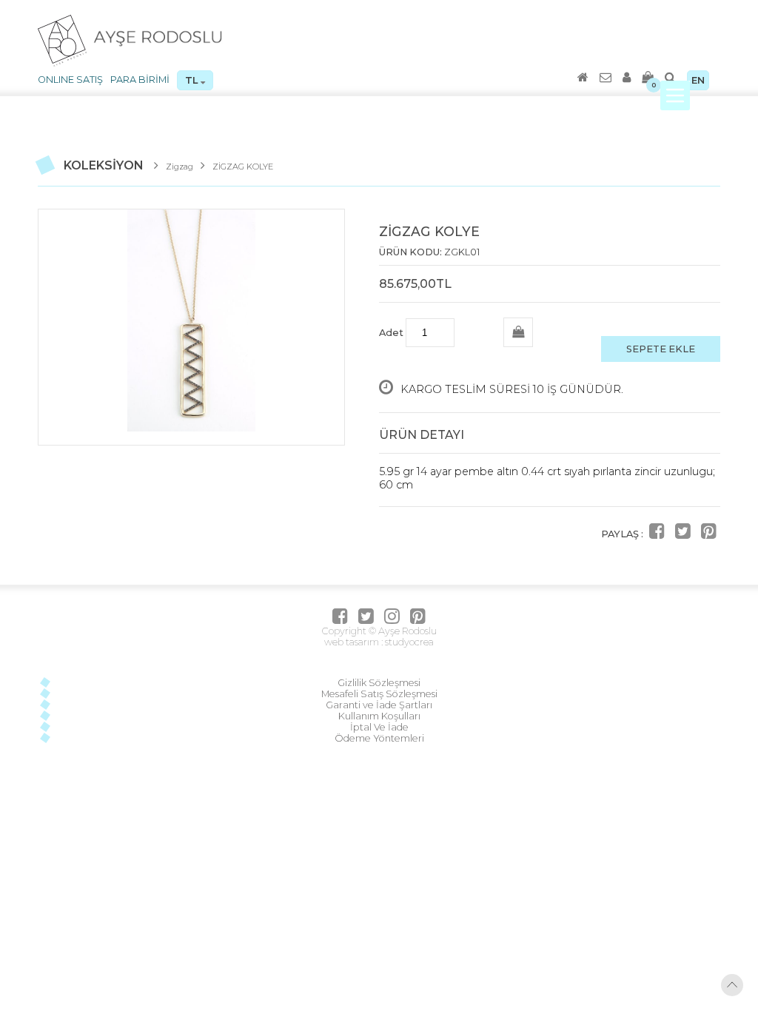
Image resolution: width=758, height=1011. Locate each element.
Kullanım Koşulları (379, 716)
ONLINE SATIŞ (70, 79)
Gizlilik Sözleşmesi (379, 682)
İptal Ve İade (379, 727)
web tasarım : (353, 642)
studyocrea (408, 642)
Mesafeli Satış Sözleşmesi (379, 693)
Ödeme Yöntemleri (379, 738)
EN (698, 80)
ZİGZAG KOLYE (242, 166)
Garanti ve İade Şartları (379, 705)
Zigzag (179, 166)
